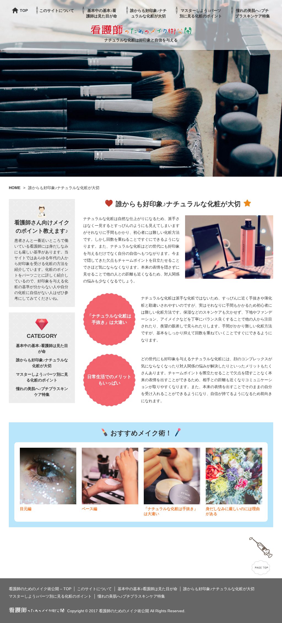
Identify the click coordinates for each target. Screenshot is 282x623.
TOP (24, 10)
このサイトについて (56, 10)
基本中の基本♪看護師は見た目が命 (101, 13)
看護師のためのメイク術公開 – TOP (40, 589)
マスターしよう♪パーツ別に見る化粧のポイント (201, 13)
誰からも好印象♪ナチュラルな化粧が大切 (148, 13)
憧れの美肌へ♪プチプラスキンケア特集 (252, 13)
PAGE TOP (260, 556)
